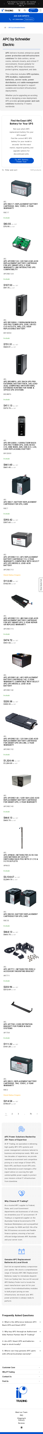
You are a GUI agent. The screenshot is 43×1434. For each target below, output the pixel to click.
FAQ (21, 1415)
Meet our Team (21, 1412)
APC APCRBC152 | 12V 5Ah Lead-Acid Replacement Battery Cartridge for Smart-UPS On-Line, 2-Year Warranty (21, 742)
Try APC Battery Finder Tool (21, 161)
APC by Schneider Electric (16, 27)
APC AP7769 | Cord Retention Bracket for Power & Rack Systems (18, 1026)
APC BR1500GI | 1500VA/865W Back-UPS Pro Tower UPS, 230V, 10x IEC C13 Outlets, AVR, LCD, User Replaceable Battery (20, 325)
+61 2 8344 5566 (17, 19)
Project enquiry (29, 19)
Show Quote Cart (41, 584)
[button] (40, 10)
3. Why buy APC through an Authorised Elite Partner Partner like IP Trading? (19, 1333)
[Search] (24, 10)
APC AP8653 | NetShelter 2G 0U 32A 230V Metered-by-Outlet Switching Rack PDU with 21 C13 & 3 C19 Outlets (21, 858)
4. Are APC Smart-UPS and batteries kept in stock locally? (18, 1342)
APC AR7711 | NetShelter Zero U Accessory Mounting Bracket (19, 970)
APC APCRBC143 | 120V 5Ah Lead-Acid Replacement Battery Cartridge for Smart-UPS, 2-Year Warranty (21, 800)
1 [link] (6, 1114)
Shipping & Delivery (21, 1419)
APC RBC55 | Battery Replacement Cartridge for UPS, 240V (21, 915)
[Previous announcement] (4, 3)
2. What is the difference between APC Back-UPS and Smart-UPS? (19, 1323)
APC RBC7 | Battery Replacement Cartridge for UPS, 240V (20, 503)
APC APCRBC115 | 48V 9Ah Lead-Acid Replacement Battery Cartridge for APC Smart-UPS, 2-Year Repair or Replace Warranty (21, 621)
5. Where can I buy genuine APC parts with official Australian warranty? (19, 1352)
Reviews (21, 1423)
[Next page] (37, 1113)
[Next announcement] (38, 3)
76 (31, 1114)
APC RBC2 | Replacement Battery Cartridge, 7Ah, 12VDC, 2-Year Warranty (20, 1083)
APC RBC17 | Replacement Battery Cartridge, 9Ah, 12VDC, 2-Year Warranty (21, 206)
